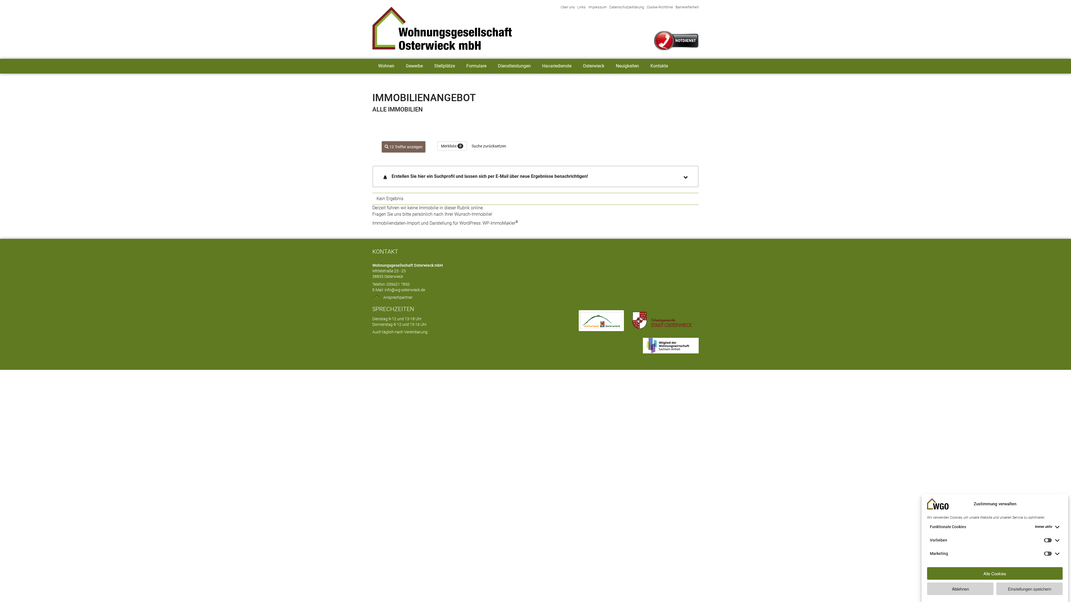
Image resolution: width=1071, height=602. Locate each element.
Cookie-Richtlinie (660, 7)
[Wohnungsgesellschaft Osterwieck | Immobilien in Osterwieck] (451, 28)
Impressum (597, 7)
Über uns (568, 7)
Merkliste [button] (451, 146)
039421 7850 (398, 284)
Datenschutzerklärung (626, 7)
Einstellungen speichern (1029, 589)
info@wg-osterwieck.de (405, 290)
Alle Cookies (994, 573)
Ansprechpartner (398, 297)
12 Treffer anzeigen (406, 147)
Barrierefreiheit (687, 7)
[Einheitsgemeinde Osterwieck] (662, 320)
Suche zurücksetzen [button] (489, 146)
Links (581, 7)
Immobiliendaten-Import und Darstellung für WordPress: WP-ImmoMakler (445, 223)
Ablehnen (960, 589)
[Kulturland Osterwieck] (601, 320)
